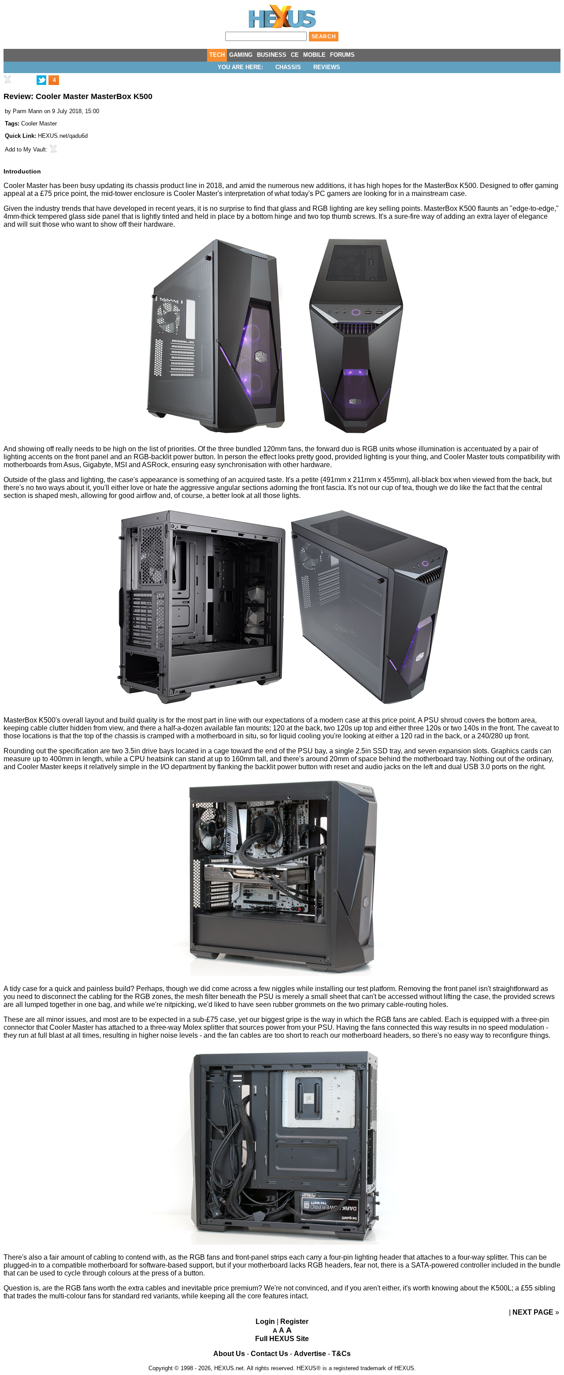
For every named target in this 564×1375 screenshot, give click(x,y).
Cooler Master (39, 123)
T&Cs (341, 1353)
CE (295, 55)
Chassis (288, 67)
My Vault (34, 149)
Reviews (326, 67)
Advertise (310, 1353)
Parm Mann (27, 111)
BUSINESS (271, 55)
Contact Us (269, 1353)
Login (265, 1321)
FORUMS (342, 55)
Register (294, 1321)
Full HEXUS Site (282, 1338)
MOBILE (314, 55)
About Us (229, 1353)
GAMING (240, 55)
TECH (217, 55)
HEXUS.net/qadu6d (63, 136)
